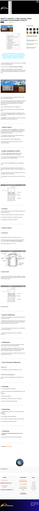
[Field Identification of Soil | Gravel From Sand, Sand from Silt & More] (32, 30)
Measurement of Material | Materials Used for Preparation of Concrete (32, 40)
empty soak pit (13, 243)
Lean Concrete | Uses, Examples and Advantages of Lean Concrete (31, 47)
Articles (27, 34)
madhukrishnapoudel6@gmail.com (7, 489)
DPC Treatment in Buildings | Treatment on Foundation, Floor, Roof (32, 44)
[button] (37, 2)
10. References (9, 48)
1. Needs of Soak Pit (10, 35)
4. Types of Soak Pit (10, 39)
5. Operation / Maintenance (11, 42)
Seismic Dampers (8, 446)
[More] (22, 456)
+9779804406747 (23, 493)
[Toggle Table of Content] (18, 34)
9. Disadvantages (10, 47)
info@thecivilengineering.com (6, 482)
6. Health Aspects (10, 43)
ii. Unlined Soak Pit (10, 41)
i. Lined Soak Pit (10, 40)
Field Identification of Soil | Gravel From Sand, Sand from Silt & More (32, 36)
